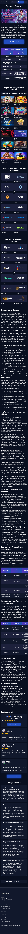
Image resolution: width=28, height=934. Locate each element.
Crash (16, 93)
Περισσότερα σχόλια (14, 776)
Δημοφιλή (3, 93)
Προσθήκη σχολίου (14, 724)
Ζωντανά (10, 93)
